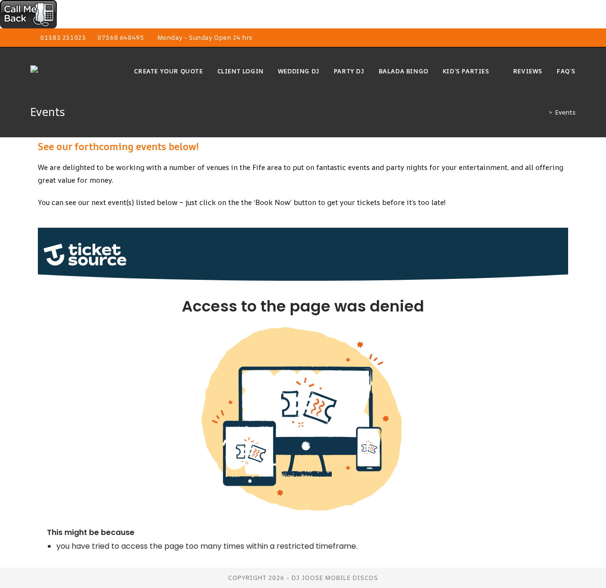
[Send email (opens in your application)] (572, 38)
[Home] (543, 112)
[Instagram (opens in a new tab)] (551, 38)
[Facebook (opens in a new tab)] (540, 38)
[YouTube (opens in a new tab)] (562, 38)
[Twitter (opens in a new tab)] (529, 38)
